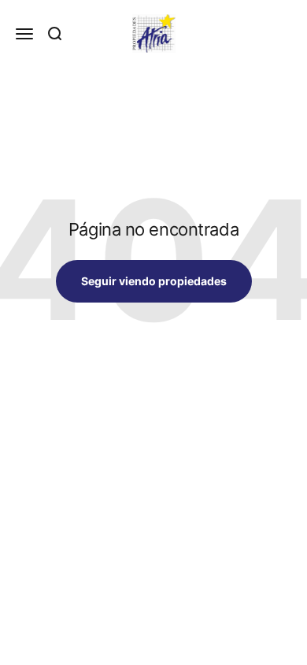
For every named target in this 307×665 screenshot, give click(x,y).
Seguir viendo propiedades (154, 281)
